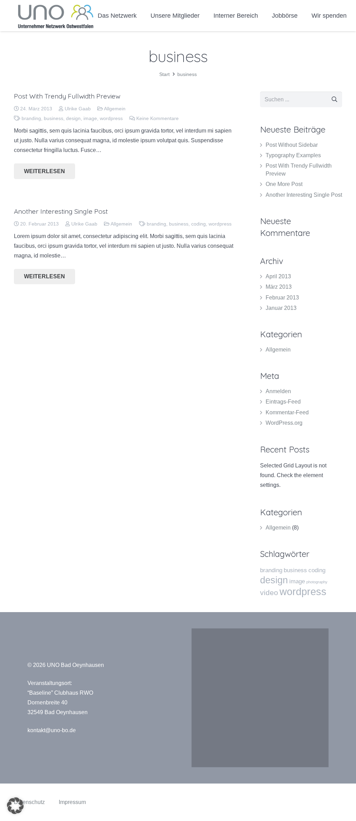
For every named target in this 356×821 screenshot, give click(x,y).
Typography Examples (293, 155)
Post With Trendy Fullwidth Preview (67, 96)
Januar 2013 (281, 308)
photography (316, 582)
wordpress (111, 118)
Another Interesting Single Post (61, 211)
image (90, 118)
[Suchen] (334, 99)
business (53, 118)
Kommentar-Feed (287, 412)
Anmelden (278, 391)
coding (198, 224)
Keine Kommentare (157, 118)
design (73, 118)
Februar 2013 (282, 298)
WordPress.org (284, 423)
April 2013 (278, 276)
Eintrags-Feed (283, 402)
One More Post (284, 184)
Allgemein (115, 108)
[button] (15, 805)
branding (31, 118)
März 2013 (279, 287)
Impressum (72, 802)
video (269, 592)
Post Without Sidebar (292, 145)
